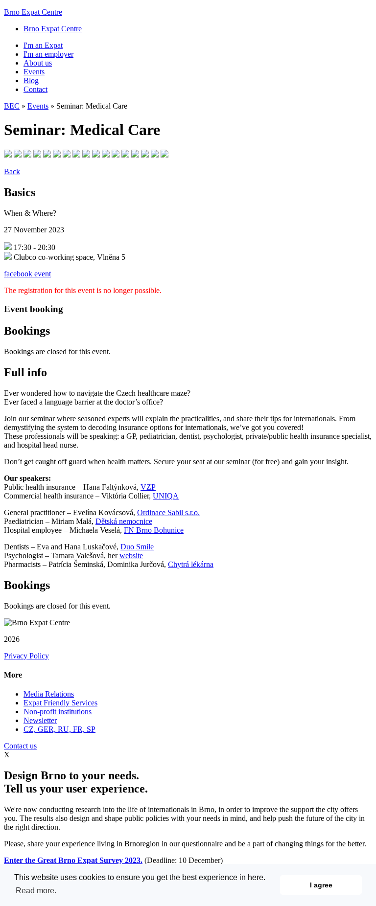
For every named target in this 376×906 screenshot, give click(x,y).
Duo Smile (137, 547)
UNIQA (166, 496)
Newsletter (40, 720)
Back (12, 171)
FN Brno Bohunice (154, 530)
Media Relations (49, 694)
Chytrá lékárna (190, 564)
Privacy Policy (26, 656)
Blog (31, 80)
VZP (148, 487)
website (131, 555)
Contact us (20, 746)
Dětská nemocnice (123, 521)
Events (34, 72)
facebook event (27, 274)
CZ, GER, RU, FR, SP (59, 729)
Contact (35, 89)
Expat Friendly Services (60, 703)
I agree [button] (321, 885)
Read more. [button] (36, 890)
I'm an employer (48, 54)
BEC (12, 106)
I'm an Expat (43, 45)
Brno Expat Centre (33, 12)
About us (38, 63)
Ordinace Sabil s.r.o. (168, 512)
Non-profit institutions (58, 711)
